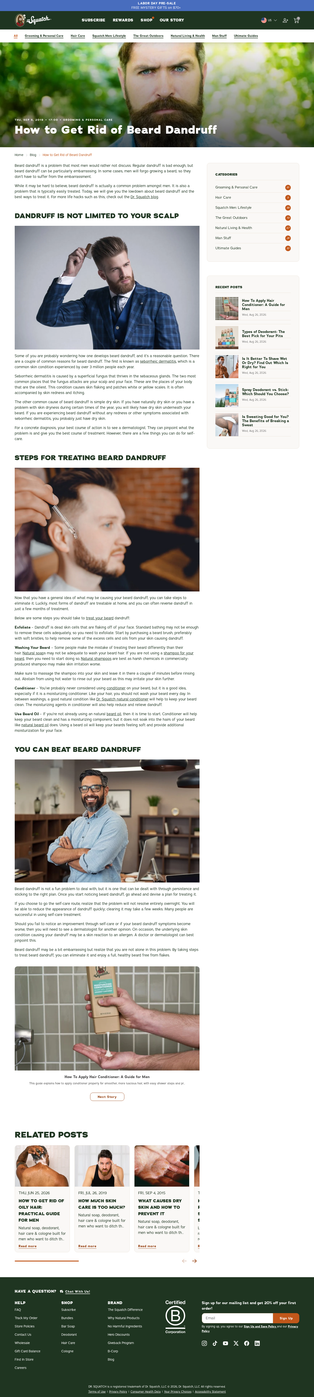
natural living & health (188, 36)
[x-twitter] (236, 1343)
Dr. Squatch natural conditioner (122, 699)
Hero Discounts (119, 1334)
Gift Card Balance (27, 1351)
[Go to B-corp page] (175, 1317)
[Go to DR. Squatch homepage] (33, 20)
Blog (33, 155)
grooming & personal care (44, 36)
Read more (28, 1246)
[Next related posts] (194, 1261)
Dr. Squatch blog (144, 197)
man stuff (219, 36)
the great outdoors (148, 36)
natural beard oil (35, 725)
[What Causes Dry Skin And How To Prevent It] (161, 1166)
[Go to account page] (285, 20)
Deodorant (69, 1334)
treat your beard (100, 618)
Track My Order (26, 1318)
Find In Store (24, 1359)
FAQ (18, 1310)
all (15, 36)
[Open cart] (296, 20)
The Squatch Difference (125, 1310)
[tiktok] (214, 1343)
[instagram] (204, 1343)
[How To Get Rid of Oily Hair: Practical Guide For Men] (42, 1166)
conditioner (116, 688)
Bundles (67, 1318)
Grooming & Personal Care (88, 119)
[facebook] (246, 1343)
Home (19, 155)
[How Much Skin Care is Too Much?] (102, 1166)
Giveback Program (121, 1343)
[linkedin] (257, 1343)
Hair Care (68, 1343)
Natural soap (33, 653)
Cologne (67, 1351)
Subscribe (68, 1310)
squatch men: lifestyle (109, 36)
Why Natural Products (124, 1318)
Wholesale (22, 1343)
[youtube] (225, 1343)
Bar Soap (68, 1326)
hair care (78, 36)
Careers (20, 1368)
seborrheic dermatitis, (158, 361)
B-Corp (113, 1351)
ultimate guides (246, 36)
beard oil (114, 714)
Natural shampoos (96, 658)
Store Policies (24, 1326)
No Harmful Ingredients (125, 1326)
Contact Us (23, 1334)
